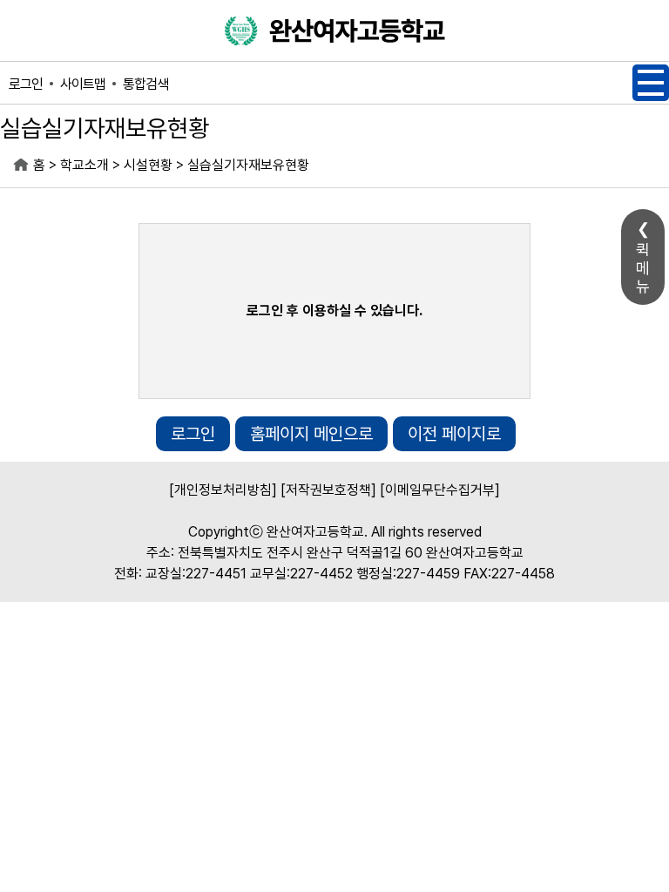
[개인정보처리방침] (223, 490)
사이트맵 (82, 84)
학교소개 (84, 165)
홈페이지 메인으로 (311, 433)
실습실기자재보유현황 (248, 165)
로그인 (26, 84)
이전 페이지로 (454, 433)
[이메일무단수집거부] (440, 490)
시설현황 (148, 165)
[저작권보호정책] (328, 490)
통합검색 (145, 84)
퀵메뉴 (643, 267)
